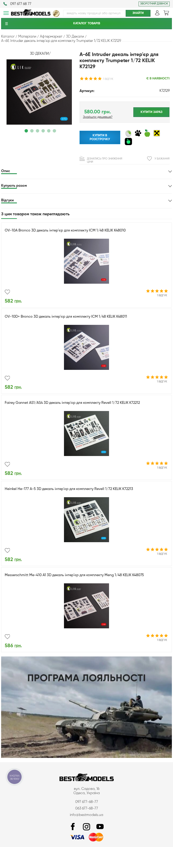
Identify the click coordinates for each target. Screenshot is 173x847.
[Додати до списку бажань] (7, 292)
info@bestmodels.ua (86, 815)
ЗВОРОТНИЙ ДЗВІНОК (154, 3)
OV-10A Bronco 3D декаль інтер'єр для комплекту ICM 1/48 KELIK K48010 (65, 230)
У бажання (162, 158)
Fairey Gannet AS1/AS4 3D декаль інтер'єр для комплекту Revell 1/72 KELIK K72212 (72, 403)
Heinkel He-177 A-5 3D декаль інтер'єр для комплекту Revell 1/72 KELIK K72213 (69, 489)
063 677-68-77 (86, 808)
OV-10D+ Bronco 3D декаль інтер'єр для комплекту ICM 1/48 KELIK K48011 (66, 317)
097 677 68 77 (20, 4)
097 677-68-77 (86, 802)
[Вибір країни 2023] (56, 16)
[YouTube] (100, 827)
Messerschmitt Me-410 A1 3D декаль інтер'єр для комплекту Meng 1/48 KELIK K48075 (74, 575)
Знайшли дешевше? (97, 117)
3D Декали (39, 54)
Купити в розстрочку (100, 137)
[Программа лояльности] (86, 757)
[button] (26, 131)
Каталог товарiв (86, 23)
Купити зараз (151, 112)
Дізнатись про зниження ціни (104, 160)
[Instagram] (86, 827)
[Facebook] (73, 827)
